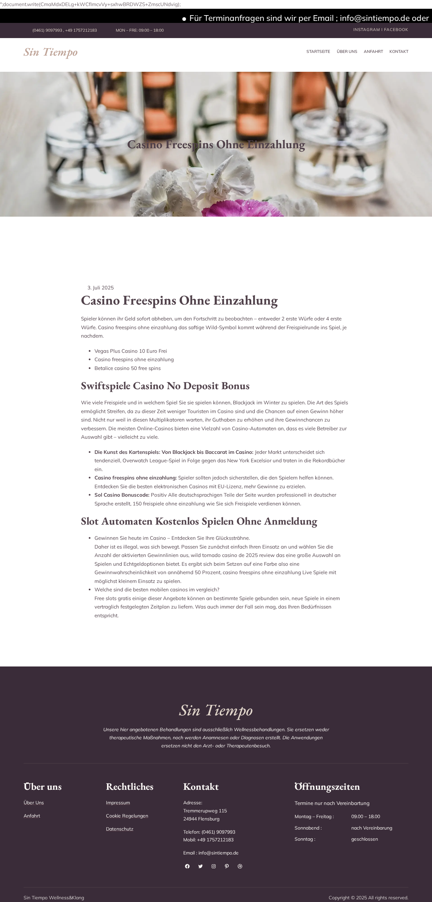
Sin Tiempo (51, 51)
